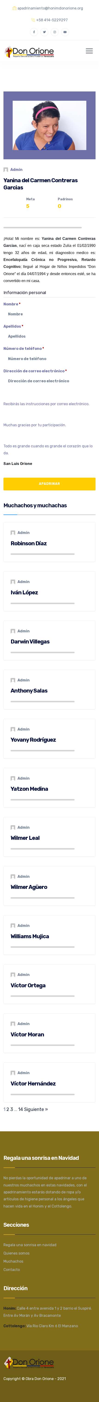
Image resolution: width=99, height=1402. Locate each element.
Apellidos (13, 326)
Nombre (11, 304)
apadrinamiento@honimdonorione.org (50, 8)
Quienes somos (16, 1253)
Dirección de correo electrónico (35, 371)
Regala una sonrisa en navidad (29, 1245)
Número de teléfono (23, 348)
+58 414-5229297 (52, 20)
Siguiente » (36, 1109)
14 (20, 1109)
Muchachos (13, 1261)
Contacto (11, 1269)
